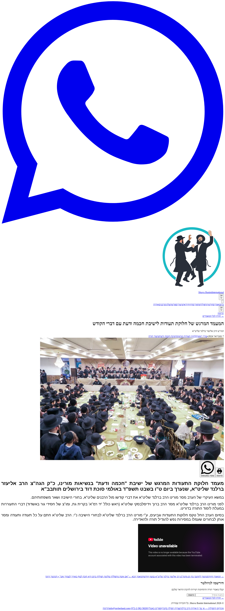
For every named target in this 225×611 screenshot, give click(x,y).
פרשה (173, 304)
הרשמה (191, 595)
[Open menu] (222, 301)
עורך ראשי (202, 336)
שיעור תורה (153, 336)
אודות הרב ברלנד (188, 608)
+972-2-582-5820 (138, 608)
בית (222, 304)
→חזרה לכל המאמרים (213, 316)
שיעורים (179, 304)
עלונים (167, 304)
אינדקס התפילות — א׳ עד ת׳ (210, 608)
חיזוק (190, 304)
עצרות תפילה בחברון (170, 608)
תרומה (221, 313)
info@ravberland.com (119, 608)
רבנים (161, 304)
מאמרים (216, 304)
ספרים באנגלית (154, 608)
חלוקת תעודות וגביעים (186, 336)
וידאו (185, 304)
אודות (156, 304)
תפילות (203, 304)
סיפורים (196, 304)
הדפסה (219, 476)
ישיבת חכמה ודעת (167, 336)
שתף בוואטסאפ (207, 476)
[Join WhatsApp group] (112, 222)
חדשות (209, 304)
